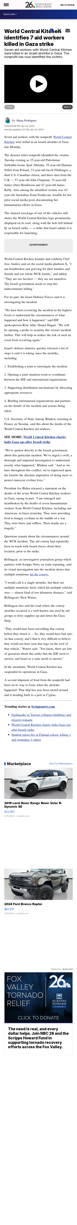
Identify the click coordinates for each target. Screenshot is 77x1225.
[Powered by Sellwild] (67, 969)
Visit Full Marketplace (61, 763)
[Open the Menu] (6, 5)
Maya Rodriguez (26, 120)
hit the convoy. (39, 574)
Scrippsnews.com (43, 706)
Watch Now (66, 5)
